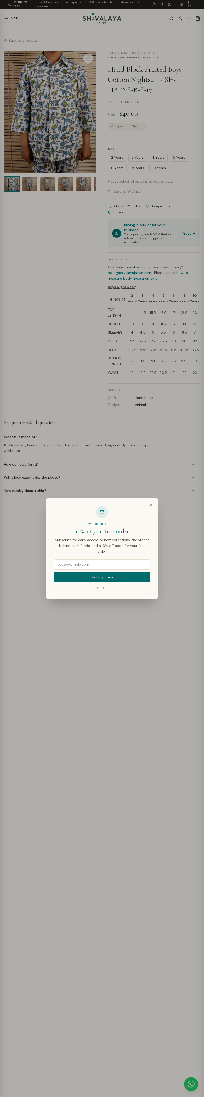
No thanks (102, 588)
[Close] (151, 505)
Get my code (102, 577)
